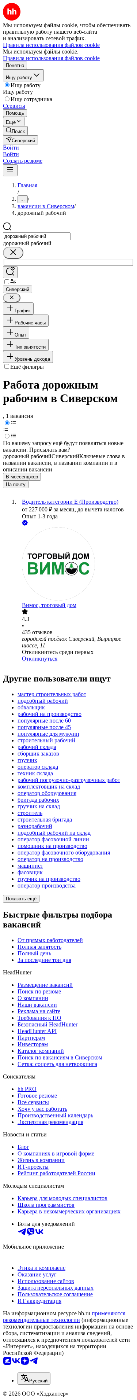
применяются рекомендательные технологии (64, 1316)
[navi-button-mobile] (10, 170)
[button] (11, 147)
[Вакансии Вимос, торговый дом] (76, 564)
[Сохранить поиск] (10, 272)
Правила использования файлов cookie (51, 58)
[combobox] (37, 236)
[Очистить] (13, 253)
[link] (15, 130)
